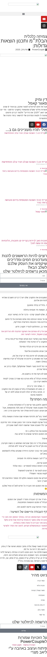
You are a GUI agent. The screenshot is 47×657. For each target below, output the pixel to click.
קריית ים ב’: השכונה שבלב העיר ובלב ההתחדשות (24, 162)
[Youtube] (44, 19)
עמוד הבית (41, 581)
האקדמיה (41, 595)
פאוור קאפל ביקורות (38, 590)
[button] (23, 14)
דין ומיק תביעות (39, 605)
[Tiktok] (26, 567)
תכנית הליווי (41, 585)
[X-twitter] (38, 567)
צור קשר (42, 615)
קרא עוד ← (43, 168)
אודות (43, 600)
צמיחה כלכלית (35, 36)
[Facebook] (44, 125)
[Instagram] (44, 26)
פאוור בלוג (41, 610)
